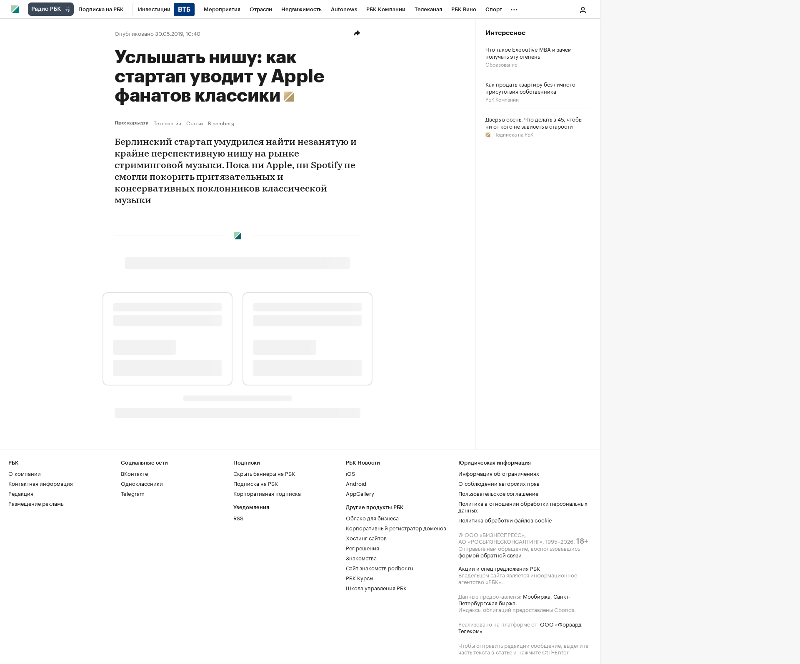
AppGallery (360, 493)
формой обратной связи (490, 554)
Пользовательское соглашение (498, 493)
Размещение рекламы (36, 503)
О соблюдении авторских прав (499, 483)
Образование (501, 64)
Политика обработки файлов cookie (505, 519)
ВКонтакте (134, 473)
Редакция (20, 493)
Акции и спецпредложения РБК (499, 568)
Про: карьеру (132, 122)
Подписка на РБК (512, 134)
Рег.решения (362, 547)
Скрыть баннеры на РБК (264, 473)
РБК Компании (502, 99)
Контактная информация (40, 483)
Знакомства (361, 557)
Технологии (167, 122)
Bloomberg (221, 122)
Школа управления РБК (376, 587)
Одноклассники (142, 483)
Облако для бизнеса (372, 517)
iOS (350, 473)
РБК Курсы (359, 577)
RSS (238, 517)
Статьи (194, 122)
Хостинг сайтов (366, 537)
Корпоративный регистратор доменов (396, 527)
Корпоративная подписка (267, 493)
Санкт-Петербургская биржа (514, 599)
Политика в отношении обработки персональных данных (523, 506)
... (514, 8)
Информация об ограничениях (498, 473)
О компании (24, 473)
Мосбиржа (536, 596)
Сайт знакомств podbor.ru (379, 567)
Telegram (133, 493)
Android (356, 483)
